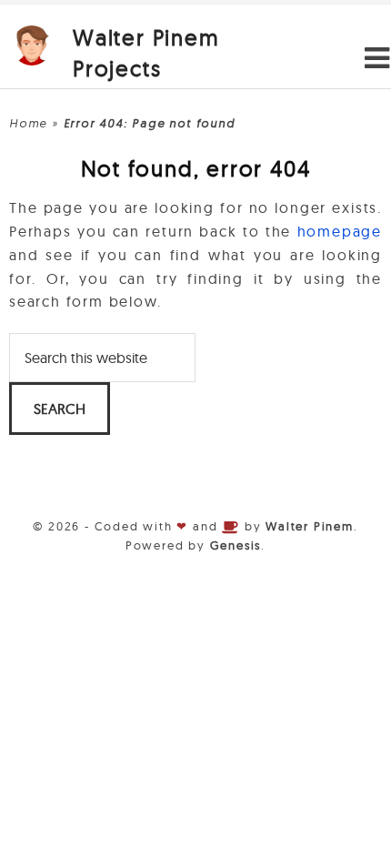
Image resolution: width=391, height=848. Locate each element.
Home (28, 123)
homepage (339, 231)
